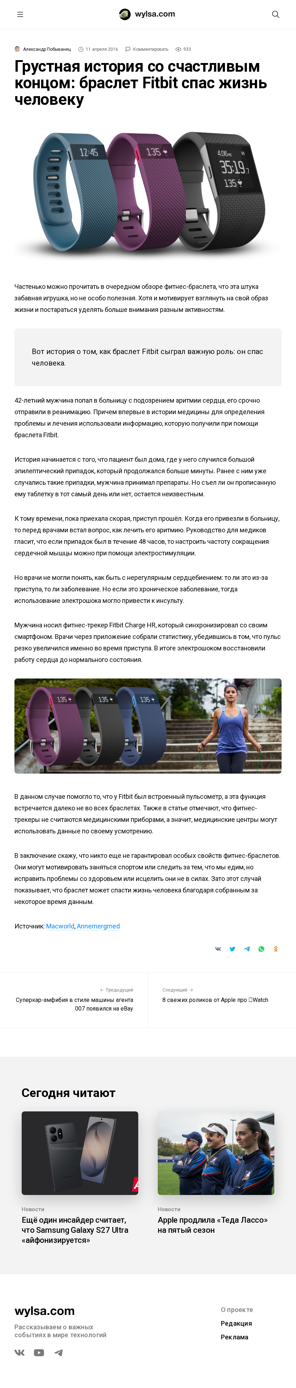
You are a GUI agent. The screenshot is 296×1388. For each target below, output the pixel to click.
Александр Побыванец (47, 49)
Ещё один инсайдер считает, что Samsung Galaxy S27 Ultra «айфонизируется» (75, 1230)
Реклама (235, 1337)
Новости (33, 1209)
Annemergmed (98, 926)
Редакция (236, 1323)
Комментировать (150, 49)
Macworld (60, 926)
